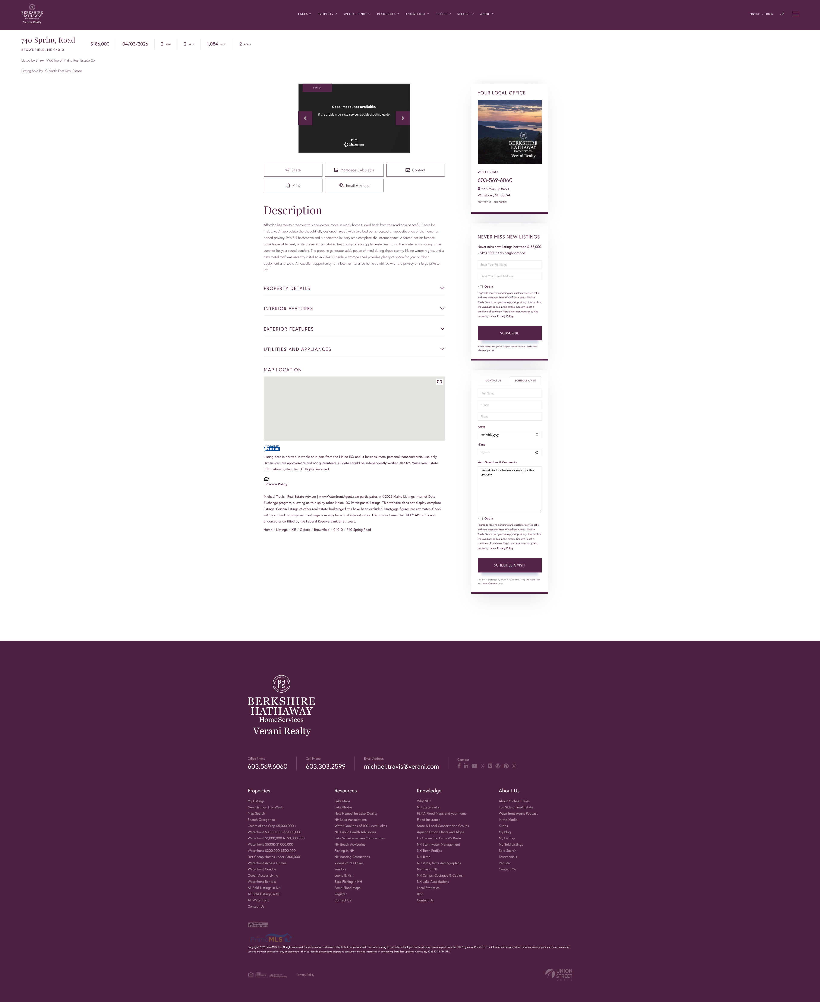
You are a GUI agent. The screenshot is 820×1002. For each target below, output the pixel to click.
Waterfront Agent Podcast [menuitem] (518, 813)
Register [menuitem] (340, 894)
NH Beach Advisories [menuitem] (349, 844)
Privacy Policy (276, 484)
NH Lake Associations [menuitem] (350, 820)
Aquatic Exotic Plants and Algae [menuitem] (440, 832)
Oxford (305, 530)
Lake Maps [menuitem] (342, 801)
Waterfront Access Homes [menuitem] (267, 863)
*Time (481, 444)
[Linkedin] (466, 766)
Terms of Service (489, 583)
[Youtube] (474, 766)
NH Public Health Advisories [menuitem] (355, 832)
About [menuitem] (485, 14)
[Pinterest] (506, 766)
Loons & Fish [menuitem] (343, 875)
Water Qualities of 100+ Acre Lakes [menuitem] (360, 826)
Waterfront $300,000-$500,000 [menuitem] (272, 851)
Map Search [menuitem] (256, 813)
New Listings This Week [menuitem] (265, 807)
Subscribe (509, 333)
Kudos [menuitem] (503, 826)
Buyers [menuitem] (442, 14)
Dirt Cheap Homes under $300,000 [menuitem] (274, 857)
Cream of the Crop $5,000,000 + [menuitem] (272, 826)
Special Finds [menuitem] (355, 14)
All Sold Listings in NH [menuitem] (264, 888)
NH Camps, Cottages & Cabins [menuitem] (440, 875)
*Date (481, 427)
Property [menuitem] (326, 14)
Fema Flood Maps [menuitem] (347, 888)
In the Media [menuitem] (508, 820)
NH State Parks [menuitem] (428, 807)
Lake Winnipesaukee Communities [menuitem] (359, 838)
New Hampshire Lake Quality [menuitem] (356, 813)
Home (268, 530)
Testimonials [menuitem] (508, 857)
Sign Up (754, 14)
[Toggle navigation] (795, 14)
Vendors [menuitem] (340, 869)
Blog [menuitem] (420, 894)
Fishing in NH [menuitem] (344, 851)
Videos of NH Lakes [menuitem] (348, 863)
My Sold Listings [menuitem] (511, 844)
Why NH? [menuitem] (424, 801)
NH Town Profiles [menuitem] (429, 851)
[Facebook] (459, 766)
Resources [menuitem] (386, 14)
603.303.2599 (326, 766)
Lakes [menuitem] (303, 14)
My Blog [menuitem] (505, 832)
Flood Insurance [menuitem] (428, 820)
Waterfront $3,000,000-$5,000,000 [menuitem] (274, 832)
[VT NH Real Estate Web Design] (558, 975)
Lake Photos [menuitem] (343, 807)
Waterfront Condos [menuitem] (262, 869)
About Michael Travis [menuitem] (514, 801)
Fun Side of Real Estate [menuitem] (516, 807)
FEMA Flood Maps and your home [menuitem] (442, 813)
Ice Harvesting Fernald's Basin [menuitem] (439, 838)
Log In (769, 14)
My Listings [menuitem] (256, 801)
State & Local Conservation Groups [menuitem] (443, 826)
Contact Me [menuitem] (507, 869)
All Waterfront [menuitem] (258, 900)
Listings (281, 530)
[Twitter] (482, 766)
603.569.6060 (267, 766)
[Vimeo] (490, 766)
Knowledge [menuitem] (416, 14)
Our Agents (500, 202)
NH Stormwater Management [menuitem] (438, 844)
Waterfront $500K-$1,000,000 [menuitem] (270, 844)
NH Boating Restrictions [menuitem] (352, 857)
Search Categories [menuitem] (261, 820)
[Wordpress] (498, 766)
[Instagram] (514, 766)
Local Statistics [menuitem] (428, 888)
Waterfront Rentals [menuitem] (262, 882)
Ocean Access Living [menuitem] (263, 875)
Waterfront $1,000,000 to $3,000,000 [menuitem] (276, 838)
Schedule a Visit (525, 380)
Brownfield (322, 530)
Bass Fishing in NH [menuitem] (348, 882)
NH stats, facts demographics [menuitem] (439, 863)
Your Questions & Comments (497, 462)
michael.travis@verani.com (401, 766)
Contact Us (484, 202)
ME (293, 530)
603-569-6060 (495, 180)
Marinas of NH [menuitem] (427, 869)
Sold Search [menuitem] (507, 851)
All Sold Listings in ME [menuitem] (264, 894)
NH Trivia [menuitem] (423, 857)
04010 (338, 530)
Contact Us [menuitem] (256, 906)
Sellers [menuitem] (464, 14)
